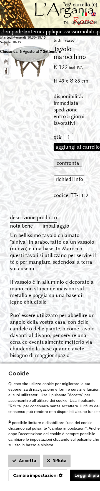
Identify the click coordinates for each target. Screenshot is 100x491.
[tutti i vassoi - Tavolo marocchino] (30, 75)
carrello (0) (84, 4)
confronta (68, 163)
